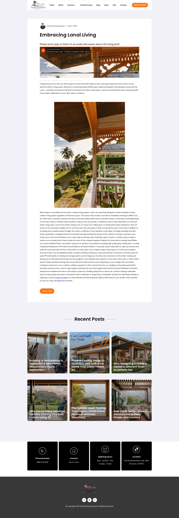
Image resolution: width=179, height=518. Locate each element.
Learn (106, 5)
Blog (98, 5)
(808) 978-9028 (140, 5)
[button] (71, 5)
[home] (38, 5)
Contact (123, 5)
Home (52, 5)
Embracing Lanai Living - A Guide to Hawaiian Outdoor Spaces (66, 80)
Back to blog (47, 291)
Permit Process (86, 5)
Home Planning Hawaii (45, 80)
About (60, 5)
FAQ (114, 5)
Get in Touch (74, 462)
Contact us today (60, 277)
